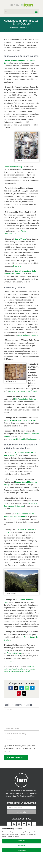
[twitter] (14, 824)
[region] (21, 840)
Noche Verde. (20, 239)
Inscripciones (9, 661)
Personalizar (21, 845)
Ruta (18, 600)
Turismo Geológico (14, 653)
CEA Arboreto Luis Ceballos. (25, 399)
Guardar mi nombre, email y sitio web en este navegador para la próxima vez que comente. (21, 748)
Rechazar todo (21, 850)
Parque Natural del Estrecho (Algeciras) (20, 420)
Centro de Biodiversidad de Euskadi (23, 391)
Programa (17, 266)
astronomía (23, 669)
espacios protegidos (17, 671)
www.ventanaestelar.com (28, 335)
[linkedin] (29, 824)
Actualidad (15, 669)
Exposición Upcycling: (13, 167)
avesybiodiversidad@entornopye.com (26, 439)
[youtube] (24, 824)
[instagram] (19, 824)
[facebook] (9, 824)
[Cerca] (41, 826)
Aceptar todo (21, 840)
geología (27, 671)
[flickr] (34, 824)
